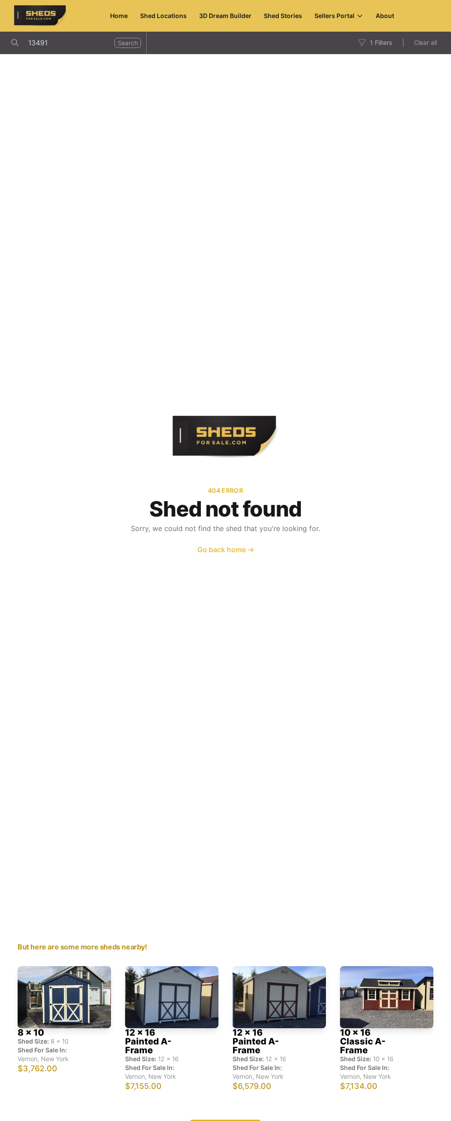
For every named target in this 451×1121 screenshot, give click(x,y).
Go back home (225, 549)
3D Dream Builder (225, 15)
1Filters (381, 42)
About (385, 15)
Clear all (425, 42)
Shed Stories (283, 15)
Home (119, 15)
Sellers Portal (334, 15)
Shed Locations (163, 15)
